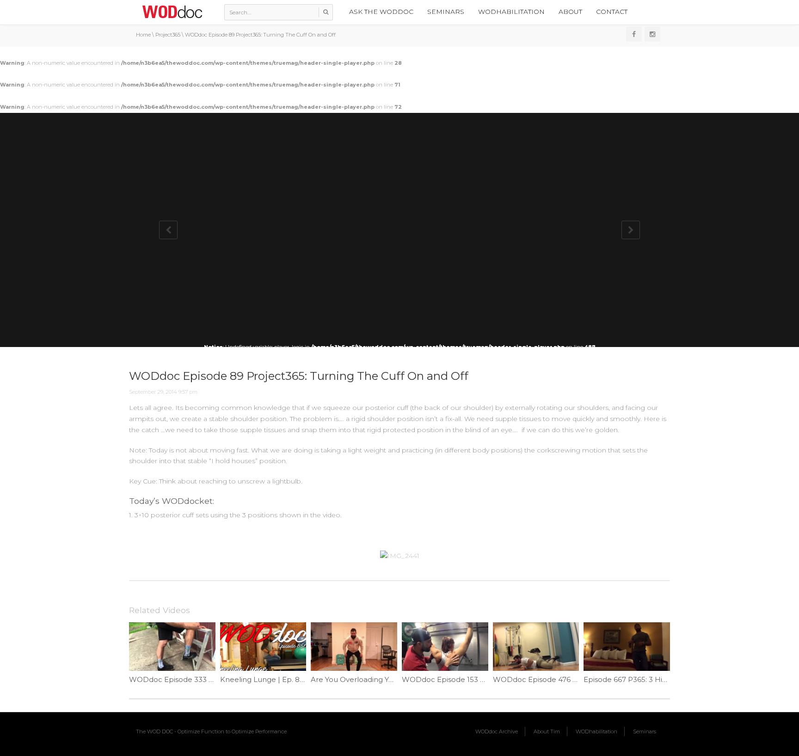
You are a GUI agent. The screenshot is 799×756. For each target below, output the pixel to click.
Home (143, 34)
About (570, 11)
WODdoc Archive (496, 731)
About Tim (547, 731)
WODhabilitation (511, 11)
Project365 (167, 34)
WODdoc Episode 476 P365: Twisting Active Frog (578, 679)
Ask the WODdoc (381, 11)
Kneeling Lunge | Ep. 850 (264, 679)
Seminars (445, 11)
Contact (611, 11)
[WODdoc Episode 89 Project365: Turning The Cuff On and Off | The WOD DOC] (172, 11)
